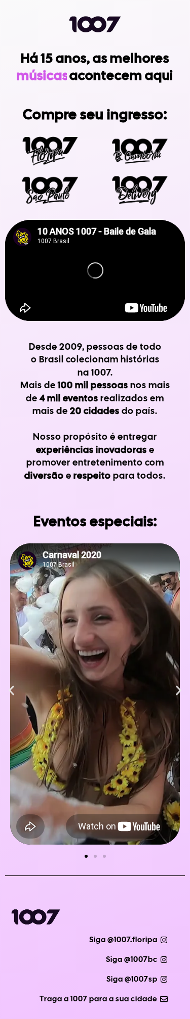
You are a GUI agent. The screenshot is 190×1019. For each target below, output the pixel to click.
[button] (11, 690)
